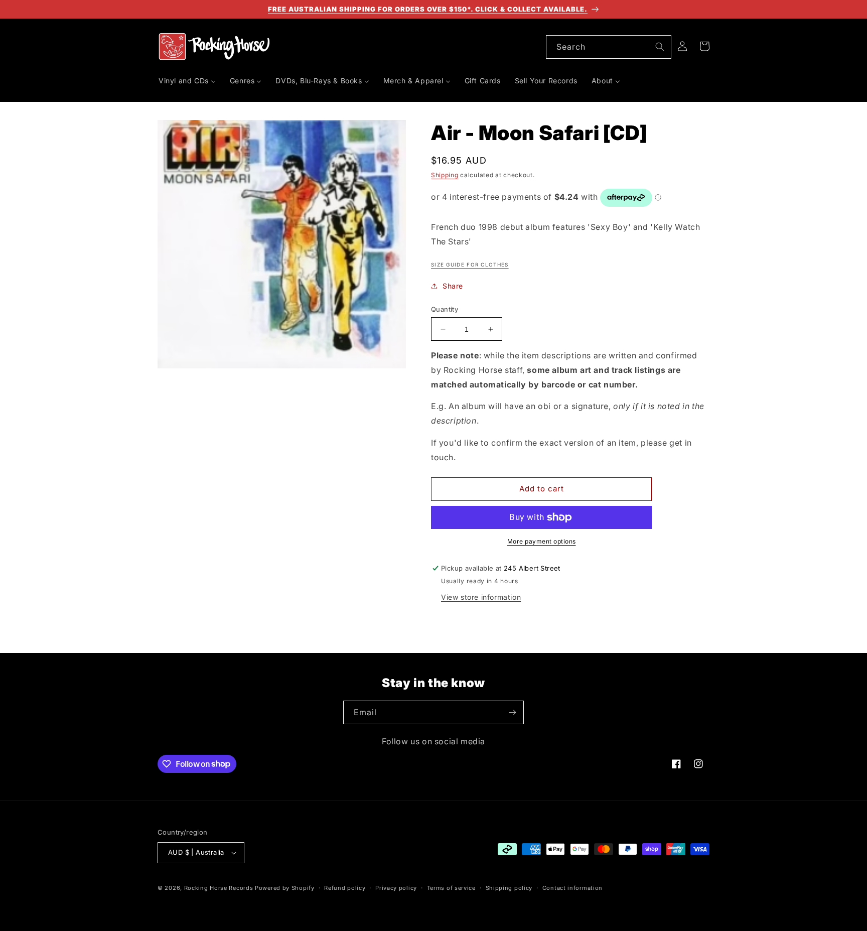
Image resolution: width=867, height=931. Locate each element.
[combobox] (608, 47)
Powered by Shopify (285, 887)
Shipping (445, 175)
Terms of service (451, 887)
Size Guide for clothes (470, 264)
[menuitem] (187, 80)
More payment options (541, 541)
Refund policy (344, 887)
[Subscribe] (512, 712)
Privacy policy (396, 887)
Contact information (572, 887)
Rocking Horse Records (218, 887)
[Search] (660, 47)
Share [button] (453, 286)
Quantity (444, 309)
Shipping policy (509, 887)
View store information (481, 597)
